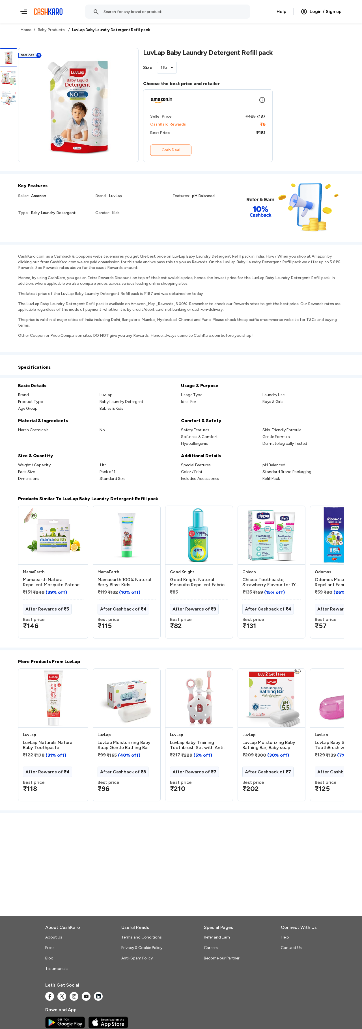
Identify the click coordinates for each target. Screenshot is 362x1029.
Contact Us (291, 947)
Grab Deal (170, 150)
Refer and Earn (217, 937)
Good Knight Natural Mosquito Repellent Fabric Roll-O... (197, 582)
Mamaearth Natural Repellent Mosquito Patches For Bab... (52, 582)
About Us (53, 937)
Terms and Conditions (141, 937)
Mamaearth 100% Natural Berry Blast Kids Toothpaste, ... (124, 582)
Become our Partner (222, 958)
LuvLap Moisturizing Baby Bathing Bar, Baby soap (268, 745)
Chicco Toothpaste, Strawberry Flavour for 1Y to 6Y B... (269, 582)
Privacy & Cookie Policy (141, 947)
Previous (30, 574)
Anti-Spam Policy (137, 958)
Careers (211, 947)
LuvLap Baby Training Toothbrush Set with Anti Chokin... (196, 745)
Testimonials (56, 968)
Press (50, 947)
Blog (49, 958)
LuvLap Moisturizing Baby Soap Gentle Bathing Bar (124, 745)
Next (328, 574)
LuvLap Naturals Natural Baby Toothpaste (48, 745)
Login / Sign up (326, 11)
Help (281, 11)
